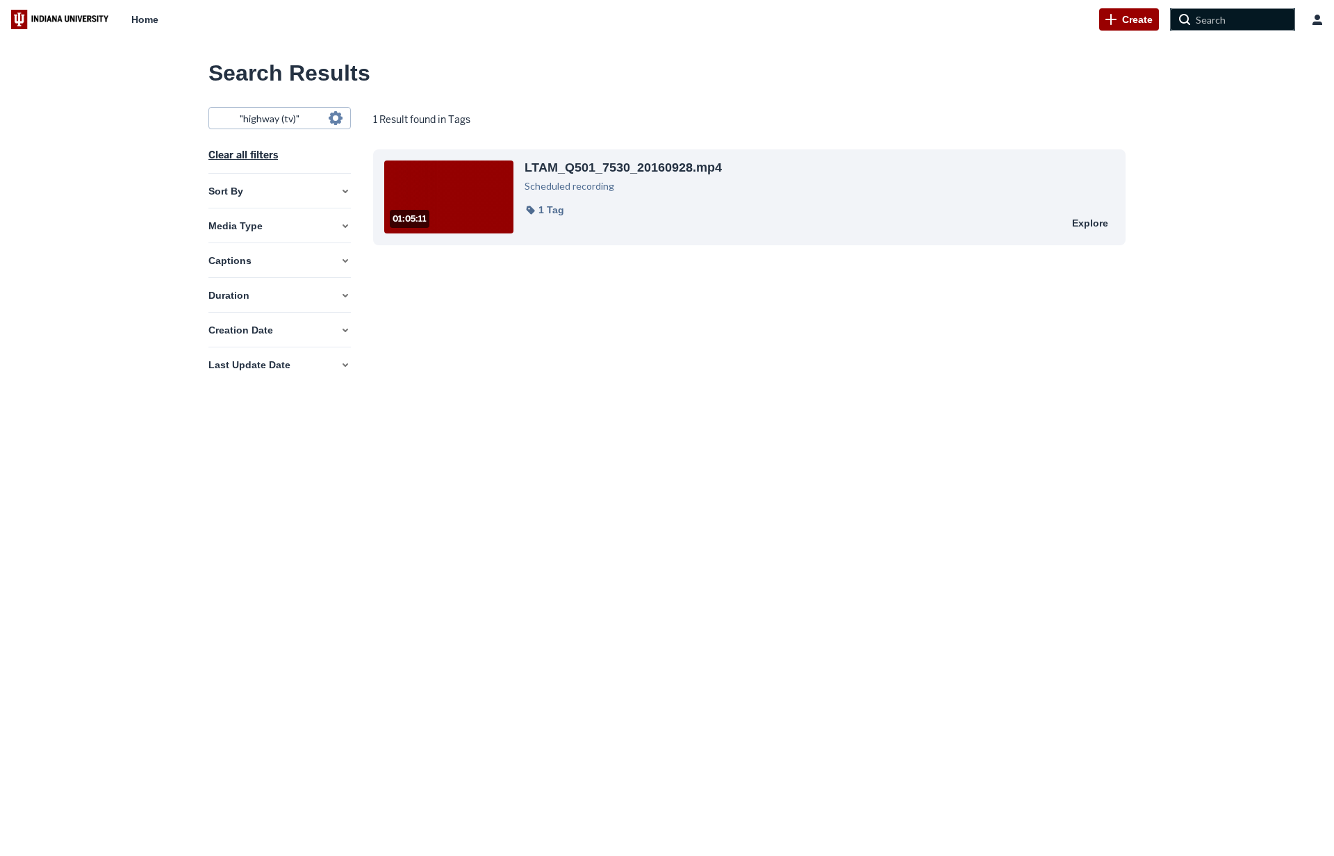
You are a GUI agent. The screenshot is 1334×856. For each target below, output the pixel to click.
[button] (544, 210)
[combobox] (279, 118)
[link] (1129, 19)
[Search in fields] (335, 118)
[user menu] (1317, 19)
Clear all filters (243, 155)
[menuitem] (145, 19)
